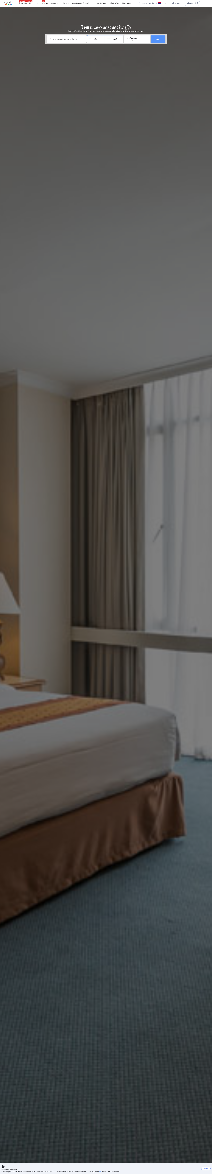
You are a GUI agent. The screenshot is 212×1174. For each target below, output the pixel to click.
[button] (160, 3)
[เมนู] (206, 3)
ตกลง (206, 1168)
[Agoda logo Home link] (8, 3)
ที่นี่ (100, 1172)
